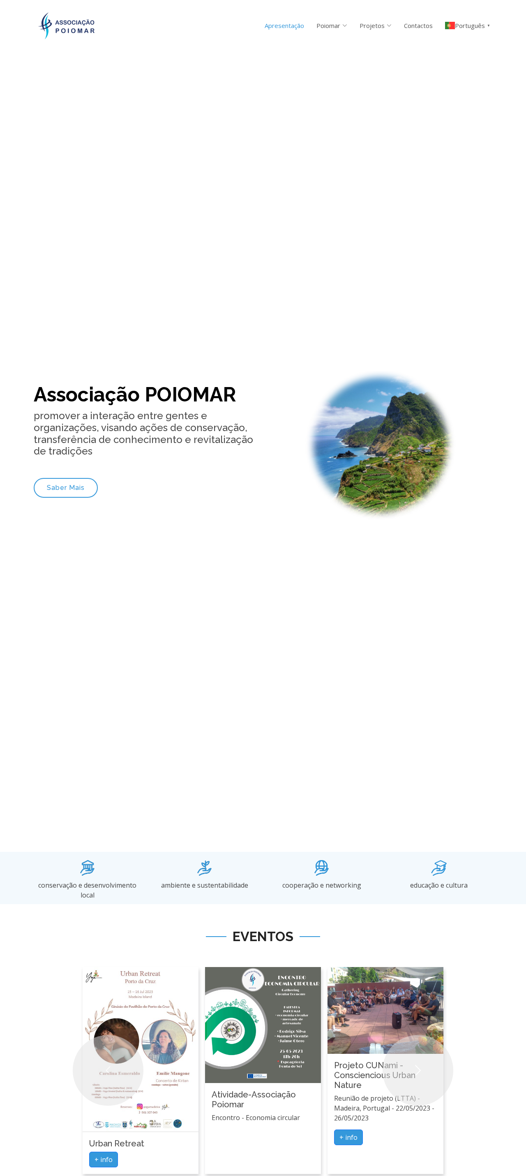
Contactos (418, 25)
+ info (104, 1159)
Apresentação (284, 25)
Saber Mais (66, 488)
